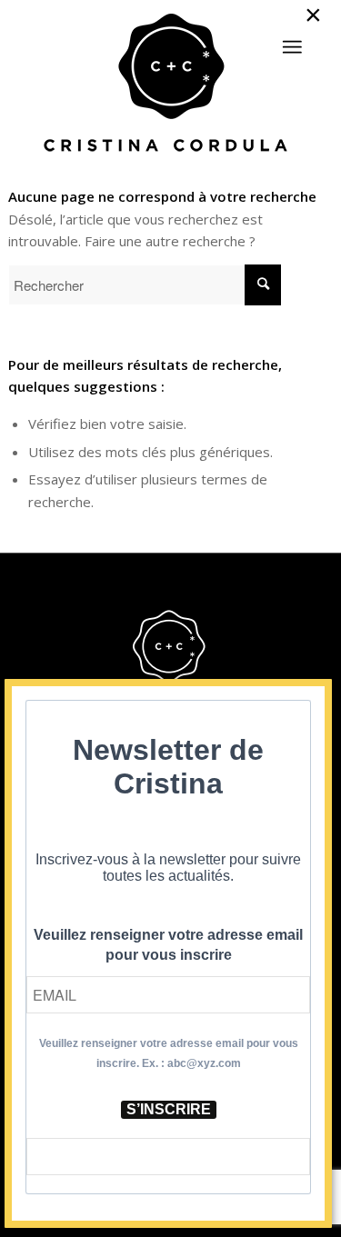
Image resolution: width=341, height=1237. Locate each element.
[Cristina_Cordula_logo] (170, 84)
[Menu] (292, 47)
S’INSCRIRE (168, 1109)
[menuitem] (292, 39)
